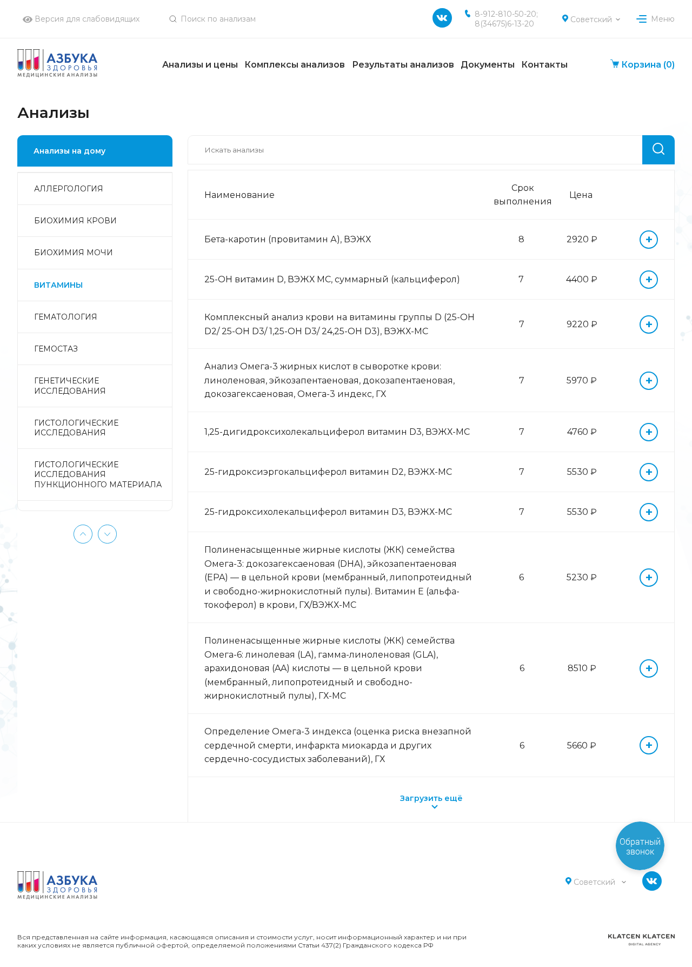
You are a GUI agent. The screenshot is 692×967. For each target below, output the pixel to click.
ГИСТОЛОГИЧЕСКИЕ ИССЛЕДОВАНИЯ (76, 428)
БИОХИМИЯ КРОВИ (75, 221)
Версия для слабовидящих (85, 19)
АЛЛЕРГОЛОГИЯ (68, 189)
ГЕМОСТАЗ (56, 349)
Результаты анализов (403, 64)
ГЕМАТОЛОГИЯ (65, 317)
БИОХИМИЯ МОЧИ (73, 252)
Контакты (544, 64)
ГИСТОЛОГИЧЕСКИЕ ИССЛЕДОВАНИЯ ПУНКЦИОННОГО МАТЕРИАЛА (98, 474)
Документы (488, 64)
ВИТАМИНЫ (58, 285)
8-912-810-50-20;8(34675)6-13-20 (506, 19)
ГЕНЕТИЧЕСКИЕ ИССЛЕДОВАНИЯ (70, 385)
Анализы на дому (69, 151)
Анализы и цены (200, 64)
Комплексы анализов (294, 64)
